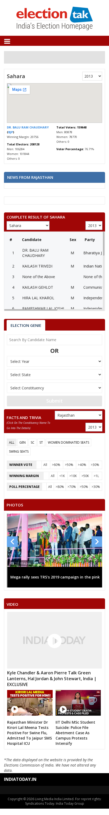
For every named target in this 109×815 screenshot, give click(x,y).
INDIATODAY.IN (20, 779)
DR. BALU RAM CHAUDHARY (28, 127)
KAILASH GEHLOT (37, 287)
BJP (10, 132)
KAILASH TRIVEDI (37, 266)
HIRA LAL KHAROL (38, 297)
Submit (54, 401)
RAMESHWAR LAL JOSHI (43, 308)
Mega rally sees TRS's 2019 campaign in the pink (55, 577)
